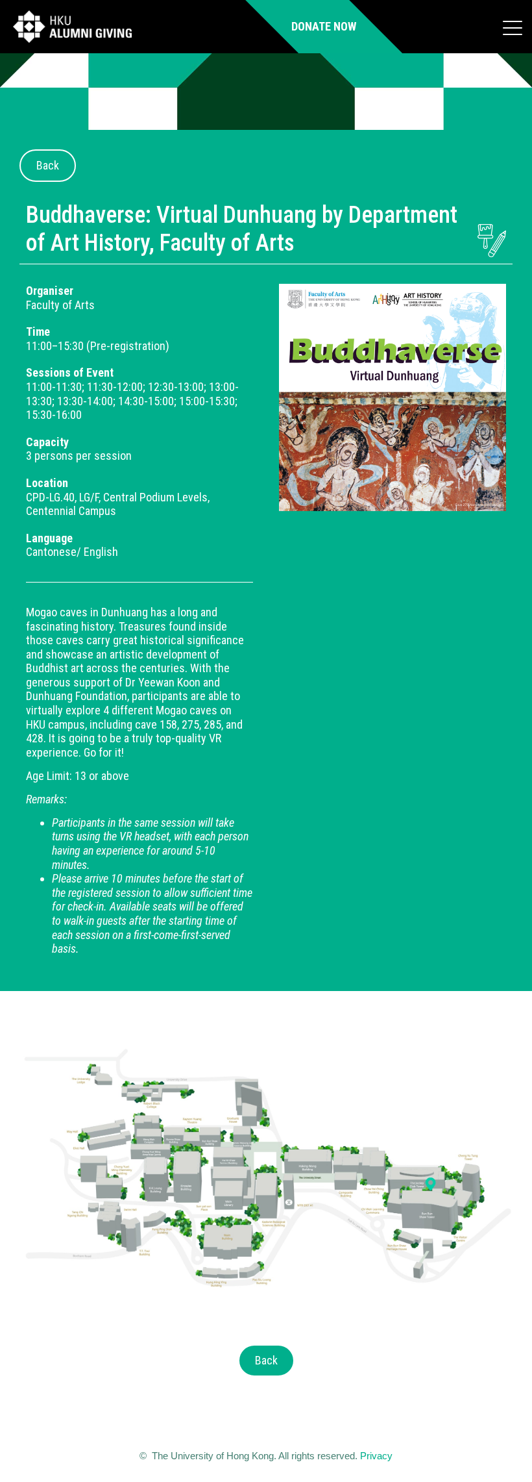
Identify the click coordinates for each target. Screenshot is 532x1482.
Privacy (376, 1455)
